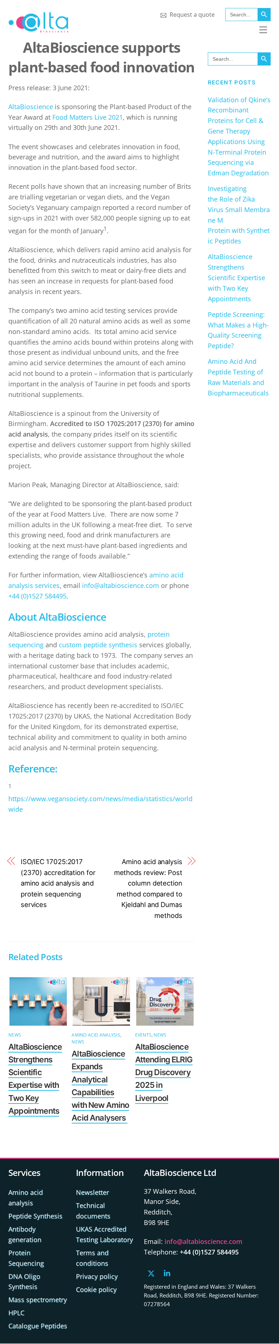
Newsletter (92, 1192)
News (14, 1035)
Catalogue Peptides (37, 1325)
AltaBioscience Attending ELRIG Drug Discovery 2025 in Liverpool (164, 1072)
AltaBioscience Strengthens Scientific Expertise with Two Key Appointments (236, 277)
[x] (151, 1272)
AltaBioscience (30, 106)
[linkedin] (167, 1272)
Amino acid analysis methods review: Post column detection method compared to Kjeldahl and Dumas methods (148, 888)
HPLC (16, 1312)
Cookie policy (96, 1289)
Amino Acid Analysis (96, 1035)
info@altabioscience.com (120, 585)
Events (143, 1035)
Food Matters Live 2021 (87, 117)
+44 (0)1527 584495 (37, 596)
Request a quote (191, 15)
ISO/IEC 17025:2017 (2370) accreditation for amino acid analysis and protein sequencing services (58, 883)
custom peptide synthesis (98, 644)
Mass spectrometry (37, 1299)
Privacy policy (97, 1276)
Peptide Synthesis (35, 1216)
